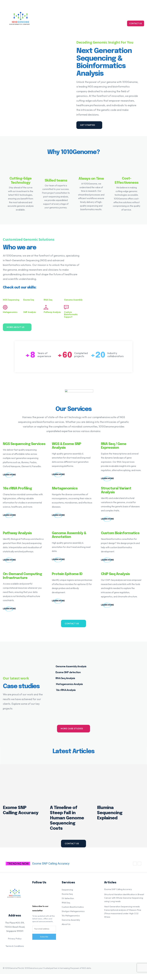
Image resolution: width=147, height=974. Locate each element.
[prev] (135, 863)
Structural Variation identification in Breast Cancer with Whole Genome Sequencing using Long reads (124, 898)
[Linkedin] (36, 891)
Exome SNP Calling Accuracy (50, 863)
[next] (139, 863)
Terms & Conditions (15, 946)
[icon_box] (24, 474)
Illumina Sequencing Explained (109, 813)
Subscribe (44, 937)
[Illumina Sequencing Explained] (117, 783)
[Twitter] (36, 900)
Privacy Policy (15, 938)
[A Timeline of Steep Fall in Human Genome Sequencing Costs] (70, 783)
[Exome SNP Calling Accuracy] (23, 783)
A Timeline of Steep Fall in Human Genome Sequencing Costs (67, 818)
